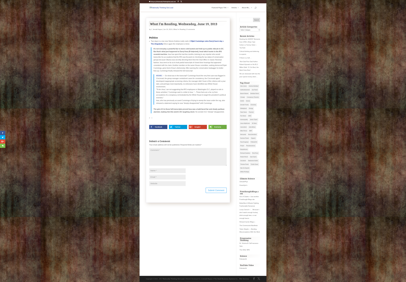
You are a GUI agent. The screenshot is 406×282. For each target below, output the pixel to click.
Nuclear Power (244, 138)
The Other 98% (244, 250)
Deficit (242, 101)
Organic (253, 138)
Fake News (243, 112)
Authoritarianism (245, 90)
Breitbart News (254, 93)
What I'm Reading (179, 29)
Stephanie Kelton (253, 160)
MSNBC (159, 76)
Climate (242, 97)
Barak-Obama (244, 93)
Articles (234, 7)
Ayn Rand (255, 90)
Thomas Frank (244, 164)
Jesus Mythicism (245, 123)
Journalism (243, 127)
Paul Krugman (244, 142)
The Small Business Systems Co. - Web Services (231, 279)
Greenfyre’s (243, 185)
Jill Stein (254, 123)
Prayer (242, 145)
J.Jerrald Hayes (206, 279)
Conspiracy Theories (253, 97)
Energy (251, 108)
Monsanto (243, 134)
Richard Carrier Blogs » (247, 222)
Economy (253, 104)
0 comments (191, 29)
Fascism (251, 112)
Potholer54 (254, 142)
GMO (249, 116)
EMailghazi (243, 108)
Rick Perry (255, 153)
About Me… (246, 7)
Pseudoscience (250, 145)
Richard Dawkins (245, 153)
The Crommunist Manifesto (248, 225)
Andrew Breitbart (253, 86)
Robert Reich (244, 157)
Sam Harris (253, 157)
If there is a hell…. (245, 58)
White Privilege (244, 172)
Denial (248, 101)
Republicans (244, 149)
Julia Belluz (252, 127)
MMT (250, 131)
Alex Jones (243, 86)
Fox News (243, 116)
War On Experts (244, 168)
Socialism (243, 160)
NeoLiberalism (252, 134)
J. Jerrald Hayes (156, 29)
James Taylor (253, 119)
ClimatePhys (243, 181)
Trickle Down (254, 164)
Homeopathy (244, 119)
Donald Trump (244, 104)
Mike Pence (243, 131)
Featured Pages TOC (219, 7)
